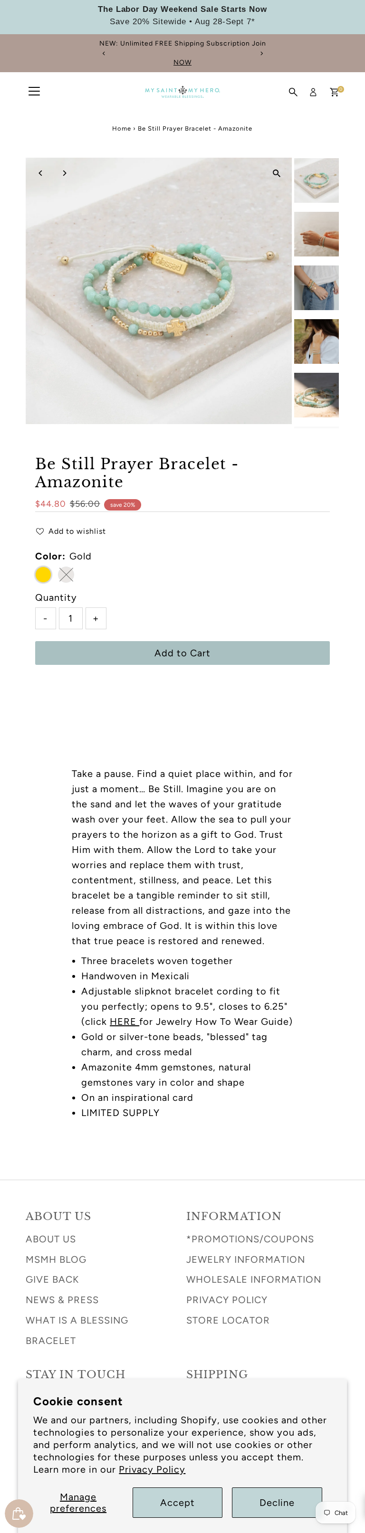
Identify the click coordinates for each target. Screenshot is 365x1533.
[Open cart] (334, 92)
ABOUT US (51, 1239)
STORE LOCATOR (228, 1320)
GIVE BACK (52, 1279)
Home (121, 128)
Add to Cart (182, 653)
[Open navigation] (34, 92)
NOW (182, 62)
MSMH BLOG (56, 1259)
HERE (124, 1021)
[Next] (261, 53)
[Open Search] (293, 92)
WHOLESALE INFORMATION (253, 1279)
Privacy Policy (152, 1469)
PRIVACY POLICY (227, 1300)
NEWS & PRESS (62, 1300)
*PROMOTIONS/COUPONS (250, 1239)
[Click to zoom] (276, 173)
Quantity (56, 597)
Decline (277, 1502)
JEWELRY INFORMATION (245, 1259)
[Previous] (104, 53)
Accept (177, 1502)
